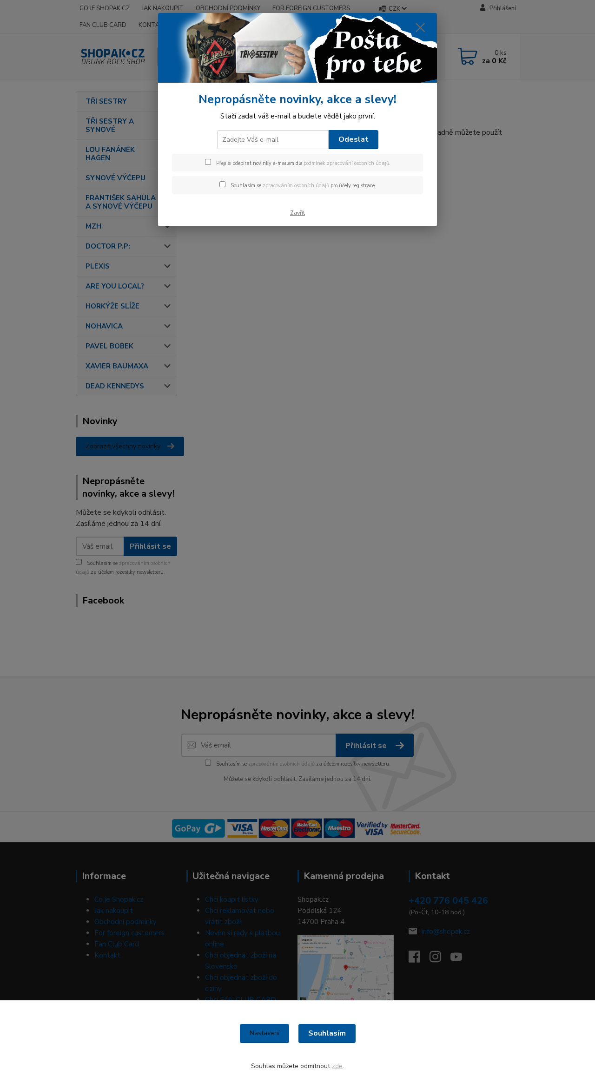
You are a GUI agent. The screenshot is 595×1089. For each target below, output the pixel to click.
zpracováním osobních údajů (296, 185)
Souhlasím (327, 1033)
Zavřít (297, 212)
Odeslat (353, 139)
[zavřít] (420, 27)
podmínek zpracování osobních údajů (346, 163)
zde (337, 1066)
